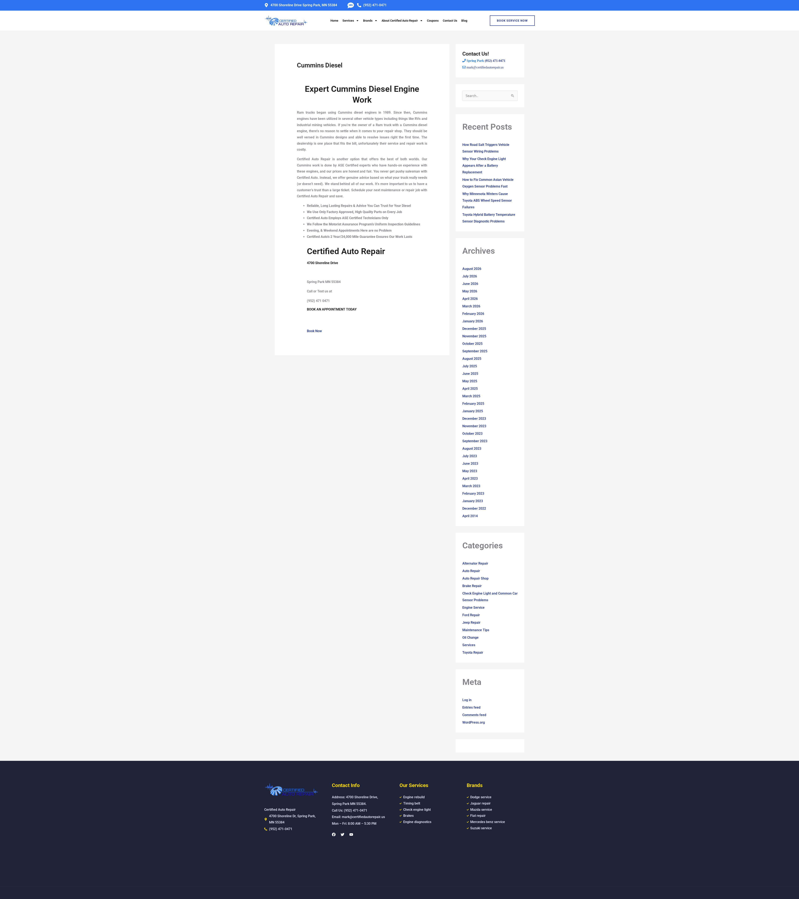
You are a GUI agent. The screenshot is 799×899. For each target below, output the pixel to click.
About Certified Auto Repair (400, 20)
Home (334, 20)
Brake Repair (472, 586)
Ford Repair (471, 615)
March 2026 (471, 306)
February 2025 (473, 404)
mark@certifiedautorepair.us (485, 67)
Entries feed (471, 707)
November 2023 (474, 426)
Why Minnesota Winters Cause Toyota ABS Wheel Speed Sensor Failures (487, 200)
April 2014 (470, 516)
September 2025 (474, 351)
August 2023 (471, 449)
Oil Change (470, 637)
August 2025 (471, 359)
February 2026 (473, 314)
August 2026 (471, 269)
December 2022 (474, 508)
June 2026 (470, 284)
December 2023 (474, 419)
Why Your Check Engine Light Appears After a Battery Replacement (484, 165)
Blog (464, 20)
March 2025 (471, 396)
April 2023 (470, 479)
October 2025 (472, 344)
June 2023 (470, 464)
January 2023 (472, 501)
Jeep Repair (471, 623)
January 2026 (472, 321)
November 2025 (474, 336)
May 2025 (469, 381)
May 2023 (469, 471)
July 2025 (469, 366)
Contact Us (450, 20)
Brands (367, 20)
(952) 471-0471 (495, 60)
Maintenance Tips (475, 630)
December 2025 (474, 329)
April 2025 (470, 389)
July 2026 (469, 276)
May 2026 (469, 291)
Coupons (433, 20)
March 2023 (471, 486)
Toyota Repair (472, 652)
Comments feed (474, 715)
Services (348, 20)
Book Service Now (512, 20)
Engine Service (473, 608)
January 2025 (472, 411)
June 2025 (470, 374)
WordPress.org (473, 722)
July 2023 (469, 456)
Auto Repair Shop (475, 578)
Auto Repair (471, 571)
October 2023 (472, 434)
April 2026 (470, 299)
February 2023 (473, 493)
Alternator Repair (475, 563)
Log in (466, 700)
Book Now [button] (314, 331)
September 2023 (474, 441)
